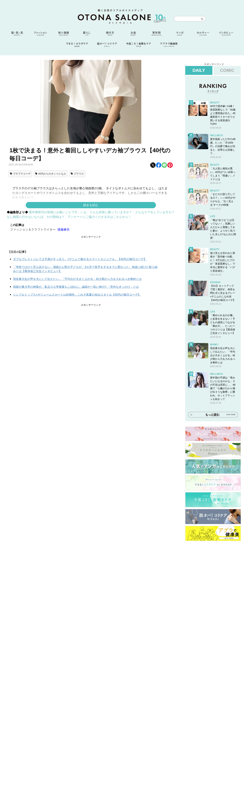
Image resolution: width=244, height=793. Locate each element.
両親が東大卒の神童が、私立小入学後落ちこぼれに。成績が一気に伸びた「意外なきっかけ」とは (76, 286)
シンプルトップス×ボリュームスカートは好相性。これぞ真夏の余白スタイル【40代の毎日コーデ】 (77, 294)
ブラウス (79, 173)
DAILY (199, 70)
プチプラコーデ (22, 173)
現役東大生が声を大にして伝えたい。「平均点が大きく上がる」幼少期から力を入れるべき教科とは (77, 278)
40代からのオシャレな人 (52, 173)
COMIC (227, 70)
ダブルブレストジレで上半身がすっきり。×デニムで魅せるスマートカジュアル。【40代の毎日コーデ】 (79, 259)
